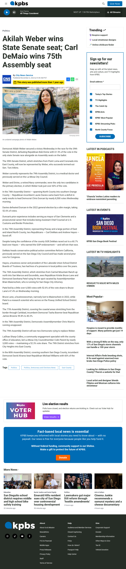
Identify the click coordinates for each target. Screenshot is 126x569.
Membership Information (105, 536)
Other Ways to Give (103, 541)
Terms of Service (46, 563)
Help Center (72, 554)
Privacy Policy (45, 554)
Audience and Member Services (79, 528)
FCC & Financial (46, 541)
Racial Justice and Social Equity (45, 492)
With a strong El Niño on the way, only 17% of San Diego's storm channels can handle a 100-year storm (105, 344)
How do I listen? (74, 545)
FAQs (70, 541)
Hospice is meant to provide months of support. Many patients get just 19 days (105, 331)
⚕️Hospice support (98, 35)
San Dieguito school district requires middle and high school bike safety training (18, 500)
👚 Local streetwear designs (102, 40)
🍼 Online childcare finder (101, 45)
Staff (42, 559)
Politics (6, 31)
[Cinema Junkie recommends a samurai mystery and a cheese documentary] (108, 481)
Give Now (115, 3)
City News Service (24, 75)
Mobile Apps (44, 545)
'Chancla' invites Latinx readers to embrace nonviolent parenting (103, 197)
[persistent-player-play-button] (7, 12)
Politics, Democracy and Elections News (40, 368)
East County (66, 368)
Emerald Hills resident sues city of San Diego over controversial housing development (47, 500)
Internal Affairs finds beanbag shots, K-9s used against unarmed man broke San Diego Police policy (105, 358)
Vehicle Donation (102, 550)
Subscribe (105, 136)
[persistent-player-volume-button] (14, 12)
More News (10, 469)
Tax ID (98, 545)
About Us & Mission (47, 528)
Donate (63, 457)
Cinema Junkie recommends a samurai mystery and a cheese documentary (108, 500)
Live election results (55, 404)
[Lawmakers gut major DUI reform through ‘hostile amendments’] (78, 481)
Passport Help (73, 550)
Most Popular (95, 296)
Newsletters (44, 532)
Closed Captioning (75, 532)
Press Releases (45, 550)
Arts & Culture (99, 492)
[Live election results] (20, 410)
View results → (51, 416)
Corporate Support (103, 528)
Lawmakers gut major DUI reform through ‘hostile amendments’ (77, 498)
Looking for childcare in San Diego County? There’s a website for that (104, 370)
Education (7, 492)
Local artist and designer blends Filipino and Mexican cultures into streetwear (103, 383)
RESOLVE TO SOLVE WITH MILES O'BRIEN (103, 284)
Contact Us (72, 536)
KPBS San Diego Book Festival (102, 241)
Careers (43, 536)
